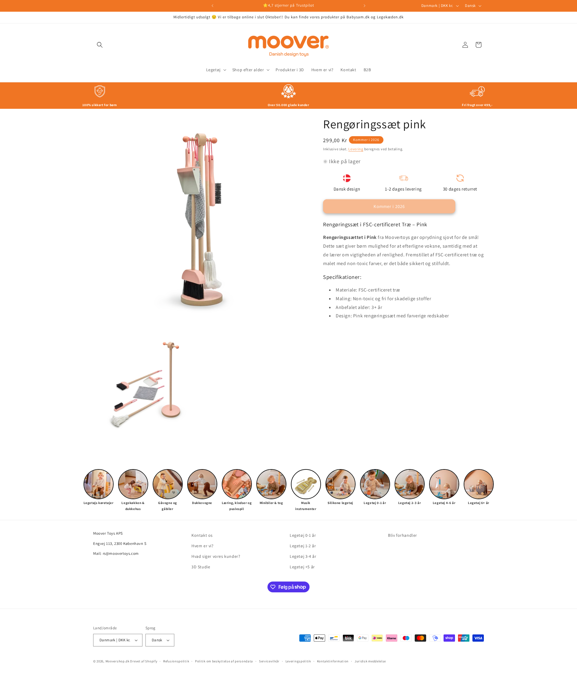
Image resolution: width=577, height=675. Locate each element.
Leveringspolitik (298, 661)
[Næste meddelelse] (364, 5)
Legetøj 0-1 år (303, 535)
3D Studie (200, 567)
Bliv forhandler (402, 535)
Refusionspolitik (176, 661)
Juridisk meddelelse (370, 661)
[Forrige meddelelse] (212, 5)
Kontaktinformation (333, 661)
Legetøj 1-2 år (303, 545)
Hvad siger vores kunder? (215, 556)
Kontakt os (202, 535)
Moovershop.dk (117, 661)
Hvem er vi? (202, 545)
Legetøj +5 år (302, 567)
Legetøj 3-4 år (303, 556)
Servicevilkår (269, 661)
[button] (99, 44)
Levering (355, 149)
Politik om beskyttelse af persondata (224, 661)
